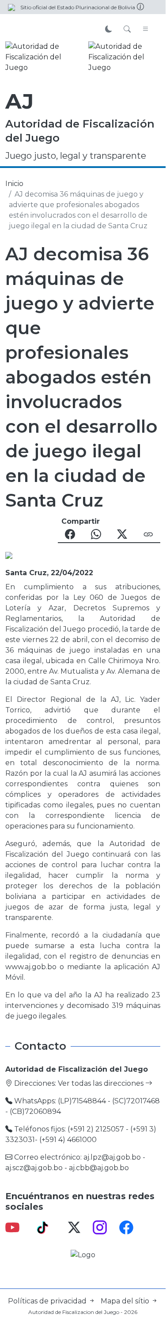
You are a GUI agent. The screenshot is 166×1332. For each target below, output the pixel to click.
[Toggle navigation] (145, 29)
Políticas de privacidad (48, 1301)
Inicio (14, 183)
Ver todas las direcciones (101, 1083)
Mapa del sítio (126, 1301)
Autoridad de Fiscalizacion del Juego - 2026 (82, 1312)
